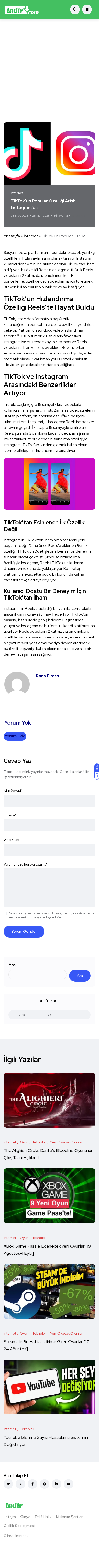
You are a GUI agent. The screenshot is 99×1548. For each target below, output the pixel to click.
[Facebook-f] (32, 1484)
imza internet (17, 1535)
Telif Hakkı (43, 1516)
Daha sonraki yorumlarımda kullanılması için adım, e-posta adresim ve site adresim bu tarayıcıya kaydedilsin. (51, 915)
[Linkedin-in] (56, 1484)
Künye (25, 1516)
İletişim (10, 1516)
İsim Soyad (13, 790)
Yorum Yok (78, 216)
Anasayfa (12, 236)
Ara (12, 965)
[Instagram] (20, 1484)
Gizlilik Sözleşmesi (19, 1525)
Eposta (10, 815)
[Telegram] (44, 1484)
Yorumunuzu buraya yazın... (25, 864)
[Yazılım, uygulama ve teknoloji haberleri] (22, 9)
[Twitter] (8, 1484)
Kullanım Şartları (69, 1516)
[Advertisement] (49, 71)
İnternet (31, 236)
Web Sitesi (12, 840)
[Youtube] (68, 1484)
